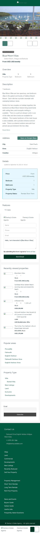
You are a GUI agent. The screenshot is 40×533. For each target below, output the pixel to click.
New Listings (8, 465)
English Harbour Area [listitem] (13, 363)
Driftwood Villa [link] (19, 301)
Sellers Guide (9, 506)
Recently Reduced (10, 469)
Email (5, 406)
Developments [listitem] (10, 395)
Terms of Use (30, 251)
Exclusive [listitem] (8, 392)
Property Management (12, 480)
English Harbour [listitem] (11, 356)
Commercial (8, 459)
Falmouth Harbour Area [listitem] (13, 359)
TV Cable (8, 210)
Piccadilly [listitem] (8, 349)
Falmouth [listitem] (8, 352)
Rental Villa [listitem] (11, 382)
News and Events (10, 499)
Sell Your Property (10, 472)
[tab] (4, 43)
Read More (6, 130)
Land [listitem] (7, 388)
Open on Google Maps (28, 138)
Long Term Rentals (10, 487)
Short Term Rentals (11, 484)
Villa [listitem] (6, 378)
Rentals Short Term (8, 51)
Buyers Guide (9, 502)
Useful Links (8, 509)
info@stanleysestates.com (14, 443)
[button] (29, 43)
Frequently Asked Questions (14, 513)
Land (6, 455)
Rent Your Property (11, 491)
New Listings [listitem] (9, 385)
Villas (6, 452)
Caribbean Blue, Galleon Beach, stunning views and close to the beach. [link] (24, 287)
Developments (9, 462)
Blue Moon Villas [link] (20, 273)
